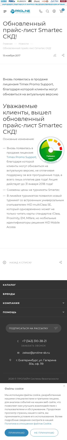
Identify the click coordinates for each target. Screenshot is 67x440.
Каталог (9, 284)
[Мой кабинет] (54, 11)
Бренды (9, 293)
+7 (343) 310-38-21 (34, 341)
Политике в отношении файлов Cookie (28, 423)
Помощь (9, 312)
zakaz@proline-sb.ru (36, 352)
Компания (11, 303)
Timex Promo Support (21, 157)
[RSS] (55, 55)
